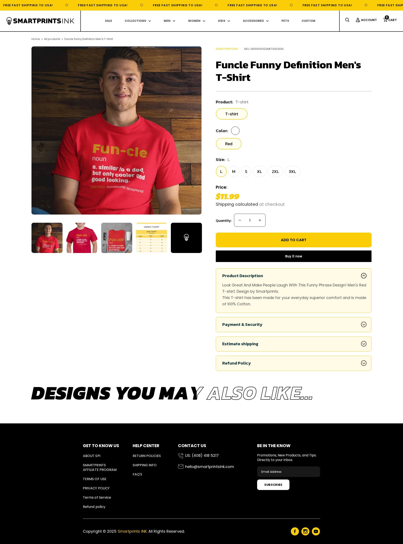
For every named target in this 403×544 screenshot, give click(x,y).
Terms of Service (97, 497)
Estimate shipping (240, 344)
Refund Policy (236, 363)
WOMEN (194, 21)
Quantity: (224, 221)
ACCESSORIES (253, 21)
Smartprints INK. (132, 531)
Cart (391, 20)
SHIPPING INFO (145, 465)
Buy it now (293, 256)
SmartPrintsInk (227, 49)
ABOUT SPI (91, 455)
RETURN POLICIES (147, 455)
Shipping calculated (237, 204)
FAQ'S (137, 474)
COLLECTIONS (135, 21)
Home (35, 39)
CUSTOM (308, 21)
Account (369, 20)
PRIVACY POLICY (96, 488)
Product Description (242, 276)
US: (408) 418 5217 (202, 455)
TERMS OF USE (94, 479)
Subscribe (273, 485)
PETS (285, 21)
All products (52, 39)
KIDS (221, 21)
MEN (167, 21)
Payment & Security (242, 324)
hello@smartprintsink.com (209, 466)
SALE (108, 21)
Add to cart (293, 239)
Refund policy (94, 506)
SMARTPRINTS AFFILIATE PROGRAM (99, 467)
